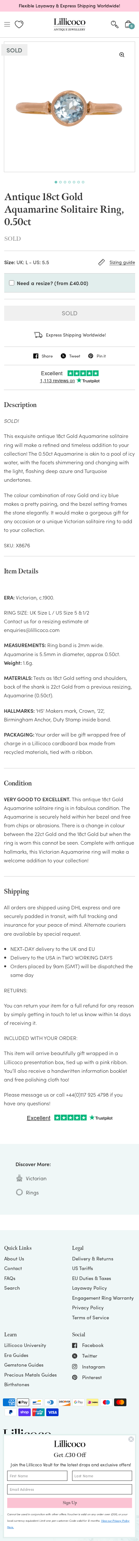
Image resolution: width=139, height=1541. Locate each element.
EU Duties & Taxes (91, 1278)
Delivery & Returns (92, 1258)
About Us (14, 1258)
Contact (13, 1268)
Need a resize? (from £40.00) (53, 282)
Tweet (74, 355)
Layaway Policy (89, 1288)
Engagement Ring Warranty (103, 1298)
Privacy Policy (88, 1307)
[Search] (115, 24)
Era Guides (16, 1355)
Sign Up (70, 1503)
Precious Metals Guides (30, 1374)
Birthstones (16, 1384)
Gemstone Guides (24, 1364)
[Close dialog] (131, 1439)
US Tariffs (82, 1268)
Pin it (101, 355)
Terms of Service (90, 1317)
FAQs (10, 1278)
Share (47, 355)
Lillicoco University (25, 1345)
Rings (32, 1192)
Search (12, 1288)
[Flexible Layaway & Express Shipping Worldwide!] (69, 6)
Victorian (36, 1178)
